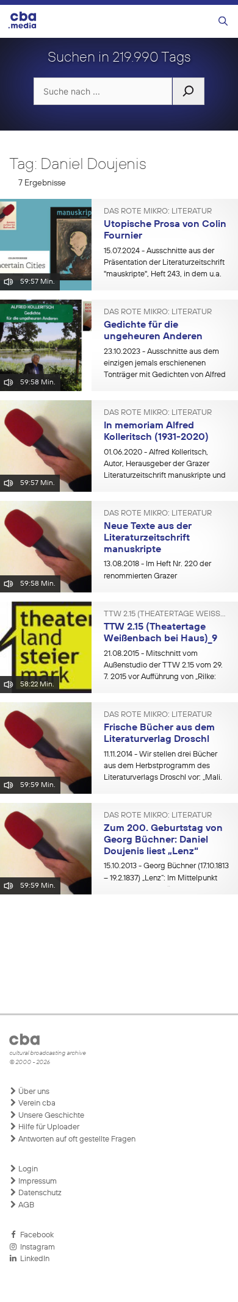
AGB (25, 1205)
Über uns (32, 1092)
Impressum (36, 1181)
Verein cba (36, 1103)
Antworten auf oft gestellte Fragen (75, 1139)
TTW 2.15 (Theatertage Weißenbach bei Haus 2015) (166, 614)
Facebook (35, 1235)
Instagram (35, 1247)
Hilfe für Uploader (47, 1127)
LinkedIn (32, 1259)
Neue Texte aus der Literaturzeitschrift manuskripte (148, 538)
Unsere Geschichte (50, 1116)
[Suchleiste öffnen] (223, 21)
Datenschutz (39, 1193)
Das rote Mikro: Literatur (158, 211)
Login (27, 1169)
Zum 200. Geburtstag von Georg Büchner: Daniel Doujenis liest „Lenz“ (163, 840)
